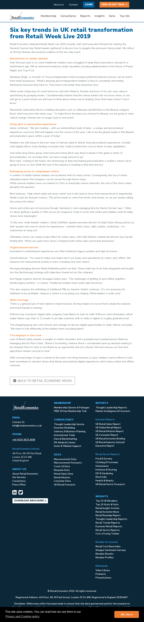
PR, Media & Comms (64, 442)
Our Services (19, 477)
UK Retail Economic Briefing (110, 438)
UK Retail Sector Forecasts (110, 484)
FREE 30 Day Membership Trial (70, 411)
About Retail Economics (25, 473)
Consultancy (19, 481)
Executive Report (105, 445)
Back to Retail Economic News (44, 381)
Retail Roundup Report (108, 515)
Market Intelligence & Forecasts (113, 411)
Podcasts (101, 574)
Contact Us (18, 422)
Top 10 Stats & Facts (107, 504)
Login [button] (88, 4)
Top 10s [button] (124, 16)
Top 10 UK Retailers (106, 500)
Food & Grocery (104, 458)
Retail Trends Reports (108, 522)
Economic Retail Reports (109, 526)
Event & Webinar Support (67, 446)
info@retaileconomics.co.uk (27, 425)
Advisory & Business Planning (70, 431)
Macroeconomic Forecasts (68, 462)
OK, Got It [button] (127, 614)
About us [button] (59, 4)
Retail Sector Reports (108, 530)
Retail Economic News (107, 512)
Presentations (103, 577)
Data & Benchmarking (65, 438)
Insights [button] (100, 16)
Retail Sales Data (63, 473)
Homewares (102, 466)
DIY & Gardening (104, 473)
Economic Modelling (64, 427)
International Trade (64, 435)
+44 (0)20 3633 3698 (23, 439)
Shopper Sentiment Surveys (111, 550)
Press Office (19, 484)
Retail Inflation (62, 477)
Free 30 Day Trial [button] (113, 4)
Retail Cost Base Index (108, 546)
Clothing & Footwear (107, 462)
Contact (73, 4)
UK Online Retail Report (109, 427)
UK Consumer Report (107, 435)
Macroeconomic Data (65, 459)
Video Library (103, 570)
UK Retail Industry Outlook (110, 442)
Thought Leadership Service (69, 424)
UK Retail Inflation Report (110, 431)
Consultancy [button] (68, 16)
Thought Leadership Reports (111, 407)
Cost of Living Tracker (107, 533)
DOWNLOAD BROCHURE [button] (29, 500)
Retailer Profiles (105, 557)
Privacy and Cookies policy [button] (23, 616)
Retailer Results (105, 553)
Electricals (101, 477)
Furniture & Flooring (106, 469)
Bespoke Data (62, 470)
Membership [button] (48, 16)
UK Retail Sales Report (108, 424)
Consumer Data (62, 481)
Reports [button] (85, 16)
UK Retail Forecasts (65, 484)
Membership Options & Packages (72, 407)
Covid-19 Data (62, 466)
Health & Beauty (105, 480)
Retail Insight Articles (107, 508)
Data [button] (112, 16)
